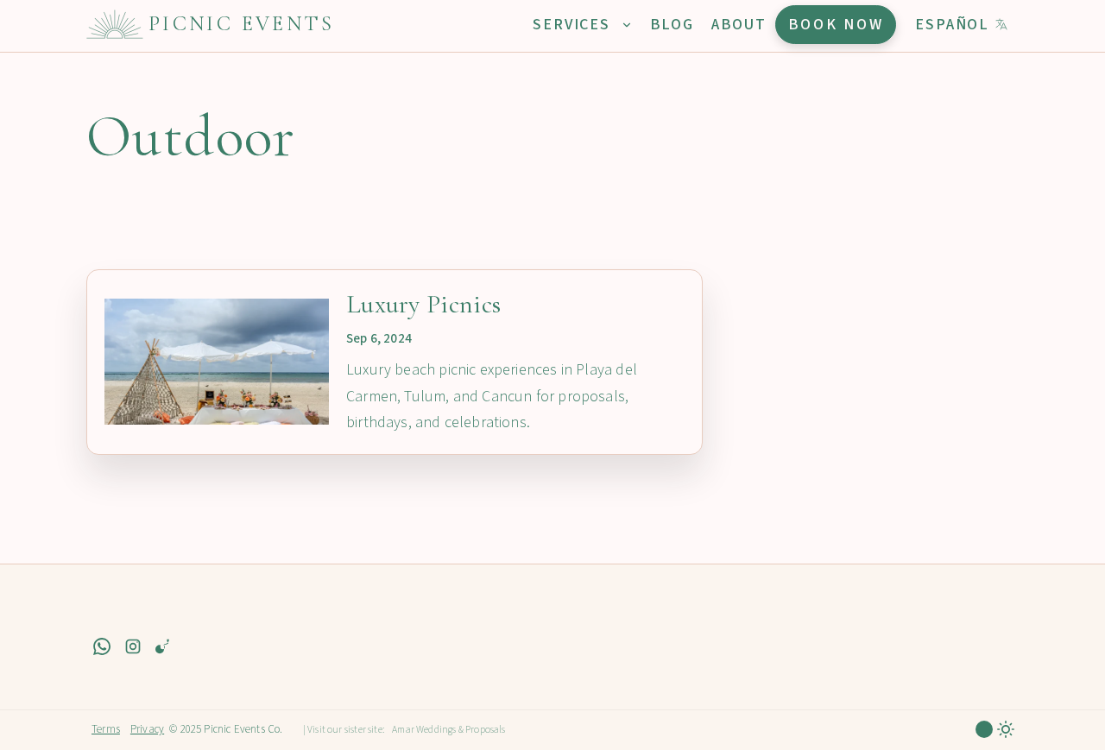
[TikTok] (164, 645)
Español (952, 24)
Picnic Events (241, 23)
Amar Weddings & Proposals (449, 729)
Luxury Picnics (423, 304)
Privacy (147, 729)
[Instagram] (132, 645)
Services (574, 24)
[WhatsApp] (101, 645)
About (739, 24)
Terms (106, 729)
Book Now (836, 24)
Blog (672, 24)
